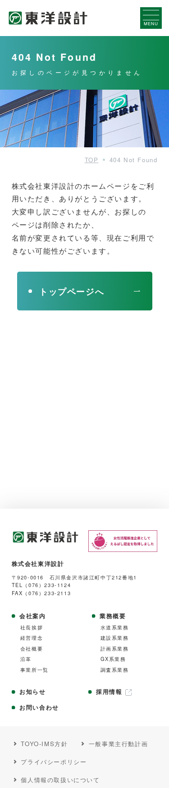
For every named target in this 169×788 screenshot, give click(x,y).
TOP (92, 159)
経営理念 (31, 637)
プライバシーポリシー (54, 762)
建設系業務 (114, 637)
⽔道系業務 (114, 627)
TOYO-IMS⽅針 (44, 744)
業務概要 (113, 616)
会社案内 (32, 616)
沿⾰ (26, 659)
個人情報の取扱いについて (60, 780)
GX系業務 (113, 659)
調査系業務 (114, 669)
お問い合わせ (39, 707)
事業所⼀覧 (34, 669)
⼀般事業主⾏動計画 (118, 744)
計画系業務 (114, 648)
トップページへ (71, 291)
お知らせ (32, 692)
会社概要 (31, 648)
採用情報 (109, 692)
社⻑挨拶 (31, 627)
